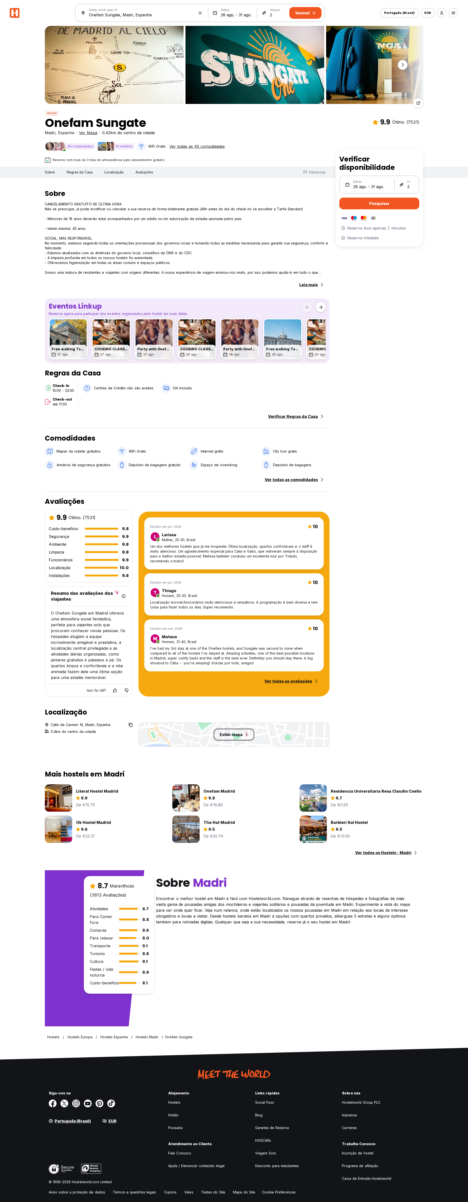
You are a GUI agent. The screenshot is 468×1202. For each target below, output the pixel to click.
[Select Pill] (442, 13)
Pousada (175, 1128)
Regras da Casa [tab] (80, 172)
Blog (259, 1115)
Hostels (174, 1102)
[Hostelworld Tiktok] (111, 1103)
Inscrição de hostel (357, 1153)
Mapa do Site (244, 1192)
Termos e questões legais (134, 1192)
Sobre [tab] (50, 172)
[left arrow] (307, 307)
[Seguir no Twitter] (64, 1103)
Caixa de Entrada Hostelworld (366, 1178)
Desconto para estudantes (277, 1166)
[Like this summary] (115, 690)
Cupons (170, 1192)
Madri (50, 132)
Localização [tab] (114, 172)
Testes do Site (213, 1192)
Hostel (52, 113)
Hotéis (173, 1115)
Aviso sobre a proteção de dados (77, 1192)
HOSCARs (263, 1140)
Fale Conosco (179, 1153)
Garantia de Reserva (272, 1128)
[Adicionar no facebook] (53, 1103)
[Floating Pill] (403, 65)
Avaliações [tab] (144, 172)
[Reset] (200, 13)
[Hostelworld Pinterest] (99, 1103)
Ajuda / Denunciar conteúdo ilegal (196, 1166)
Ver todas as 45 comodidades (197, 146)
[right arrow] (321, 307)
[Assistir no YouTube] (88, 1103)
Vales (188, 1192)
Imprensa (349, 1115)
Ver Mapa (88, 132)
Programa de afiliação (360, 1166)
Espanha (66, 132)
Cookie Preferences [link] (279, 1192)
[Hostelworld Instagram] (76, 1103)
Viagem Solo (265, 1153)
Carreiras (349, 1128)
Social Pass (264, 1102)
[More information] (124, 596)
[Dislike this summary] (126, 690)
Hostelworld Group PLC (361, 1102)
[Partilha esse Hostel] (418, 103)
